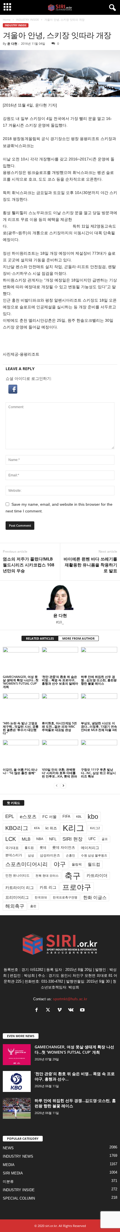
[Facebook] (38, 1010)
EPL (9, 816)
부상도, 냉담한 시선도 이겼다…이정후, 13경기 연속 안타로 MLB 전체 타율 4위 (99, 726)
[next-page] (63, 786)
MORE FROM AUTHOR (78, 638)
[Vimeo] (60, 1010)
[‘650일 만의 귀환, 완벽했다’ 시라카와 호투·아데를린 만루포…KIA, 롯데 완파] (60, 753)
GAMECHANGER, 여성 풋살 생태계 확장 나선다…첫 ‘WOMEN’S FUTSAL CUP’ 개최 (21, 682)
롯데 (43, 847)
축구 (72, 875)
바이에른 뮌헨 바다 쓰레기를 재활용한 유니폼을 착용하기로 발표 (90, 564)
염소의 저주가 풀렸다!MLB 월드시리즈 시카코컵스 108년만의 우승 (28, 564)
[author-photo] (60, 596)
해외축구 (14, 906)
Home (7, 20)
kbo (93, 816)
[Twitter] (49, 1010)
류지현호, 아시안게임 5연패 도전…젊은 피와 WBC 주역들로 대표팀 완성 (59, 726)
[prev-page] (56, 786)
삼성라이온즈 (50, 855)
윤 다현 (12, 43)
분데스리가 (13, 855)
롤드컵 (29, 847)
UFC (92, 839)
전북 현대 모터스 (47, 875)
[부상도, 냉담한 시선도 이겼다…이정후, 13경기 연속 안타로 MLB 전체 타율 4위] (99, 706)
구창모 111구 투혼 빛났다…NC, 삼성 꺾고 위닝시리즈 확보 (98, 772)
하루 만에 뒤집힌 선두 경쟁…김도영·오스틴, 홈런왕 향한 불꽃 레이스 (99, 680)
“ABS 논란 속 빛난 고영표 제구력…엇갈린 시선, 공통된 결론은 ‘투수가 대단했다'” (21, 728)
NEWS (8, 1148)
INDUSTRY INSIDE (27, 20)
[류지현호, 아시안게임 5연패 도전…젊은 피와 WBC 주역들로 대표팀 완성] (60, 706)
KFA (37, 828)
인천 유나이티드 (17, 875)
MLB (26, 839)
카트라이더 (97, 875)
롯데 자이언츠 (63, 847)
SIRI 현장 (73, 839)
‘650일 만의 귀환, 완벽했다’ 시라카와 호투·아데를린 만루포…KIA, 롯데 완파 (59, 772)
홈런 (33, 906)
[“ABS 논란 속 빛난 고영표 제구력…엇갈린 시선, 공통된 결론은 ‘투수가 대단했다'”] (21, 706)
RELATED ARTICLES (40, 638)
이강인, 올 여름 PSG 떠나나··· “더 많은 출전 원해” (20, 771)
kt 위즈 (51, 828)
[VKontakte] (72, 1010)
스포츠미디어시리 (26, 864)
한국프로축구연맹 (65, 897)
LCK (10, 839)
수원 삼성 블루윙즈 (94, 855)
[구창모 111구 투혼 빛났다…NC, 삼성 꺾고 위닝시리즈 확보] (99, 753)
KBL (79, 816)
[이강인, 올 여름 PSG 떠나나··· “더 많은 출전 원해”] (21, 753)
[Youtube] (83, 1010)
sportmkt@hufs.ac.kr (70, 999)
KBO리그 (16, 828)
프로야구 (76, 887)
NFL (53, 839)
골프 (105, 839)
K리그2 (95, 828)
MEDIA (9, 1165)
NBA (39, 839)
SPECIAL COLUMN (19, 1198)
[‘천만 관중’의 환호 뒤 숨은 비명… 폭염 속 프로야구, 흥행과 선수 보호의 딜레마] (60, 660)
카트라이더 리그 (19, 887)
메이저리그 (90, 848)
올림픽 (77, 864)
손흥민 (70, 855)
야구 (60, 864)
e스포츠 (28, 816)
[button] (60, 389)
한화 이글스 (95, 897)
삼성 (31, 855)
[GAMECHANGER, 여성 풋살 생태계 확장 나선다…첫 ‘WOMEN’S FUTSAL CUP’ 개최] (21, 660)
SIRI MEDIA (13, 1173)
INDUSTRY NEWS (18, 1156)
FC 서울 (49, 817)
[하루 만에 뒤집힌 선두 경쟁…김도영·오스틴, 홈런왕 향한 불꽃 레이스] (99, 660)
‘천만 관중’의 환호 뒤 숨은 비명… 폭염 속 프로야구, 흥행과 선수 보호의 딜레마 (60, 680)
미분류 (8, 1181)
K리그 (73, 828)
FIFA (66, 816)
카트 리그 (48, 887)
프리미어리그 (17, 897)
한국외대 (41, 897)
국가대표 (12, 848)
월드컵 (94, 864)
